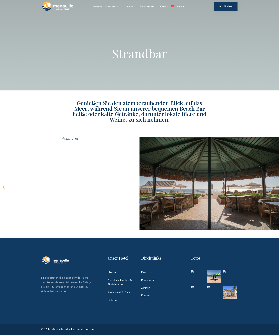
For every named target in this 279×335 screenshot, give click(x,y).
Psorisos (146, 272)
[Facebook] (44, 304)
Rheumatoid (148, 280)
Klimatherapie (146, 6)
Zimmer (128, 6)
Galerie (112, 300)
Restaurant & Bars (119, 292)
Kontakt (164, 6)
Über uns (113, 272)
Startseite (97, 6)
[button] (4, 187)
